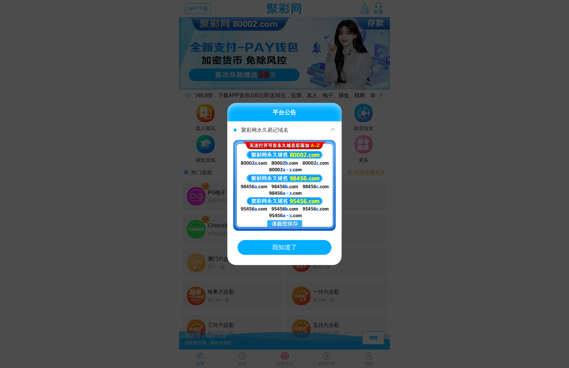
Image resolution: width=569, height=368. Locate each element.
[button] (284, 129)
